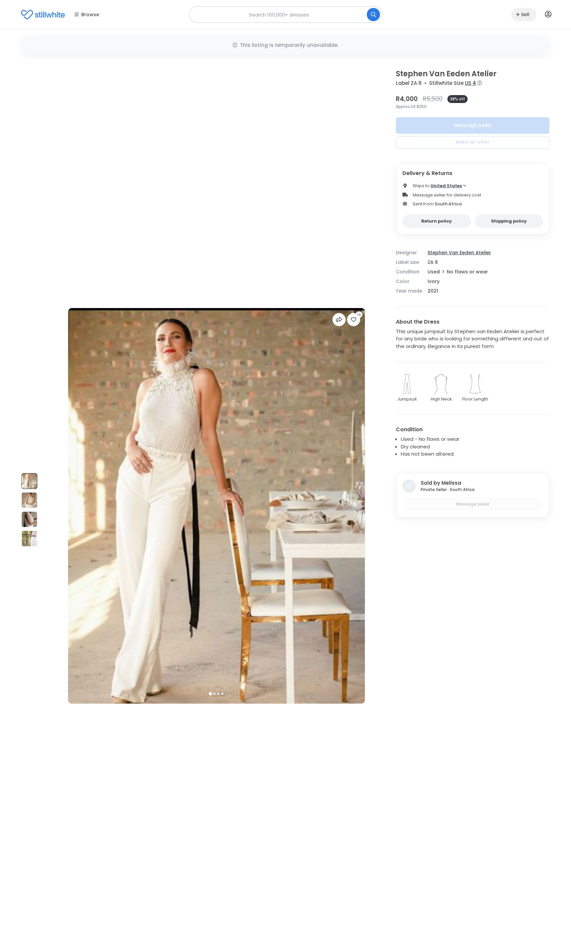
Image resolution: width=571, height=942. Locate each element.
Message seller (473, 125)
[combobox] (285, 14)
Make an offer (473, 142)
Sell (525, 14)
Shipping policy (509, 221)
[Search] (373, 14)
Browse (90, 14)
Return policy (436, 221)
